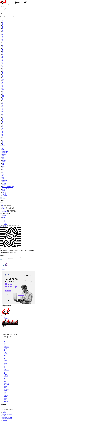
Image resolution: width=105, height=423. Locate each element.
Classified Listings (6, 375)
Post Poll (5, 394)
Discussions (5, 362)
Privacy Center (4, 415)
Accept (1, 197)
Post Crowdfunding (6, 384)
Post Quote (5, 393)
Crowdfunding (5, 348)
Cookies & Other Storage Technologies (7, 414)
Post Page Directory (6, 388)
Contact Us (3, 411)
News (2, 218)
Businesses (3, 217)
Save (3, 145)
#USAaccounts (4, 208)
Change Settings (2, 198)
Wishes (4, 357)
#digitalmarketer (4, 207)
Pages (4, 221)
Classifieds (5, 223)
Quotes (4, 358)
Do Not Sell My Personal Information (7, 418)
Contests (5, 371)
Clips (4, 366)
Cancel (1, 145)
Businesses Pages (6, 354)
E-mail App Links (10, 258)
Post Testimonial (6, 395)
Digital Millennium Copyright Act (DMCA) (7, 417)
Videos (4, 350)
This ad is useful (6, 270)
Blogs (4, 342)
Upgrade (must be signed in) (4, 226)
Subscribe (3, 327)
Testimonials (5, 360)
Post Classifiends (6, 402)
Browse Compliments (6, 370)
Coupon (5, 365)
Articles (5, 219)
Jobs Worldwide (6, 376)
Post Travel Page (6, 401)
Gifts (4, 364)
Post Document (6, 397)
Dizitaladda (3, 269)
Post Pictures (5, 386)
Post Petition (5, 398)
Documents (5, 363)
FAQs (4, 373)
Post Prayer (5, 391)
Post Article (5, 378)
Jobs (2, 216)
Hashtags (5, 369)
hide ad (4, 317)
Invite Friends (5, 368)
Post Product (5, 380)
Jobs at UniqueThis (4, 419)
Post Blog (5, 377)
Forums (5, 352)
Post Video (5, 385)
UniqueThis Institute (6, 347)
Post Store (5, 381)
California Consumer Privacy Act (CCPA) (7, 416)
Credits (4, 372)
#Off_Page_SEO (4, 210)
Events (4, 220)
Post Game (5, 399)
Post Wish (5, 392)
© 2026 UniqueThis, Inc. (5, 420)
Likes (4, 361)
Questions (5, 355)
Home (4, 341)
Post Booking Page (6, 383)
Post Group (5, 400)
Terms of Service (4, 412)
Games (4, 367)
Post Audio (5, 387)
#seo (2, 205)
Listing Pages (5, 353)
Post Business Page (6, 389)
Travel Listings (5, 224)
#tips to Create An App (5, 211)
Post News (5, 379)
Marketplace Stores (6, 346)
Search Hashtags (2, 199)
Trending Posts (4, 215)
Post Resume (5, 396)
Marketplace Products (6, 345)
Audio (4, 351)
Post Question (5, 390)
